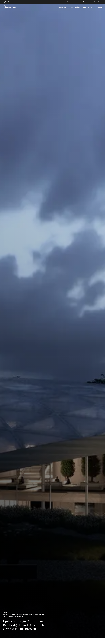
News (5, 612)
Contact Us (97, 1)
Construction (87, 7)
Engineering (75, 7)
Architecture (62, 7)
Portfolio (99, 7)
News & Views (87, 1)
